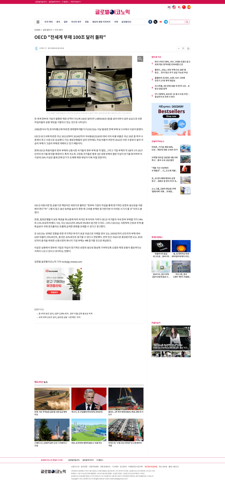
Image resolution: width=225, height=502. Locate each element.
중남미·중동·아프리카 (101, 22)
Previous (155, 338)
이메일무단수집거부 (135, 467)
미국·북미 (49, 22)
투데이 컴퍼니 (157, 237)
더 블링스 (65, 2)
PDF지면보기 (76, 2)
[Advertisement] (89, 181)
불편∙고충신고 (174, 467)
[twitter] (155, 22)
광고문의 (123, 467)
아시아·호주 (76, 22)
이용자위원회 (94, 467)
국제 (116, 22)
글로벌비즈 (47, 30)
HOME (37, 30)
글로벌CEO (126, 22)
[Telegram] (166, 22)
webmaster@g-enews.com (119, 479)
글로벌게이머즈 (54, 2)
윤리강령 (84, 467)
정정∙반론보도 (105, 467)
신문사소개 (75, 467)
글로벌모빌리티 (41, 2)
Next (187, 338)
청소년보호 (163, 467)
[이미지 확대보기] (140, 59)
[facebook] (150, 22)
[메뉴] (38, 22)
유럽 (87, 22)
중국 (58, 22)
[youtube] (161, 22)
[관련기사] (38, 309)
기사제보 (115, 467)
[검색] (187, 22)
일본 (66, 22)
